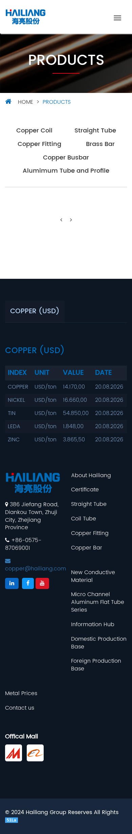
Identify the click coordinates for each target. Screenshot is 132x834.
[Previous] (61, 220)
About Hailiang (91, 476)
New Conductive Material (93, 576)
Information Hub (92, 625)
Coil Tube (83, 519)
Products (57, 102)
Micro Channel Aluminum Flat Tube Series (97, 602)
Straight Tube (95, 131)
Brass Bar (100, 144)
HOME (25, 102)
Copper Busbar (66, 158)
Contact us (19, 708)
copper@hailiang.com (35, 568)
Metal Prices (21, 693)
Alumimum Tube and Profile (66, 171)
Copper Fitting (39, 144)
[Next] (71, 220)
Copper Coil (34, 131)
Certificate (85, 490)
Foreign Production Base (96, 665)
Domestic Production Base (99, 643)
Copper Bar (86, 548)
